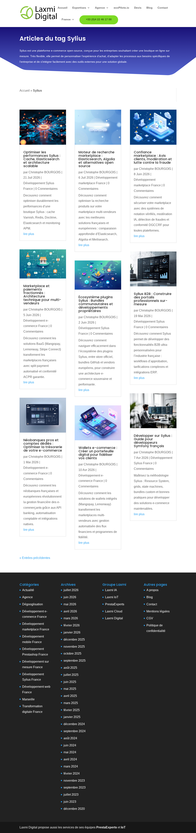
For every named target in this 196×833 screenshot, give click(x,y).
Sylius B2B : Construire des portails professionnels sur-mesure (153, 298)
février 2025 (72, 710)
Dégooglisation (32, 604)
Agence (100, 7)
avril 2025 (70, 695)
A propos (152, 590)
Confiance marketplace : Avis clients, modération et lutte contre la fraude (153, 157)
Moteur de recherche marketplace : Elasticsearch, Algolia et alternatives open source (96, 159)
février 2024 (72, 773)
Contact (163, 7)
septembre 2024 (75, 731)
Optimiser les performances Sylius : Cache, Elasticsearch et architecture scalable (41, 159)
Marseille (28, 699)
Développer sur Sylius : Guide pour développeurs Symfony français (153, 440)
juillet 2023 (71, 794)
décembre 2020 (74, 808)
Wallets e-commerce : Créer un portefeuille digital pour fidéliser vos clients (97, 452)
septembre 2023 (75, 787)
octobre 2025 (72, 653)
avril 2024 (70, 759)
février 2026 (72, 625)
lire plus (28, 234)
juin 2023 (70, 801)
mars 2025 (71, 703)
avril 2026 (70, 611)
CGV (149, 618)
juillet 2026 (71, 590)
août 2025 (70, 667)
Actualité (28, 590)
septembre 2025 (75, 660)
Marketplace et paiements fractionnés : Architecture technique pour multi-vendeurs (42, 294)
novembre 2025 (74, 646)
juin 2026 (70, 597)
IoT (115, 597)
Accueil (62, 7)
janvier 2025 (72, 717)
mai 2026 (70, 604)
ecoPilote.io (121, 7)
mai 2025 (70, 688)
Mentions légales (158, 611)
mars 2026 (71, 618)
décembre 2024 (74, 724)
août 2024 (70, 738)
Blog (149, 7)
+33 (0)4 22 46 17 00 (99, 19)
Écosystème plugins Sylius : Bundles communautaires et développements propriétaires (95, 304)
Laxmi (109, 597)
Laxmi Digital (114, 618)
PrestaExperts (114, 604)
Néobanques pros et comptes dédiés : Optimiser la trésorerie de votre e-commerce (42, 445)
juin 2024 (70, 745)
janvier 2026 (72, 632)
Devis (137, 7)
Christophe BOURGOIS (45, 172)
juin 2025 (70, 681)
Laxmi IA (111, 590)
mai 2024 (70, 752)
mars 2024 (71, 766)
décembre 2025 (74, 639)
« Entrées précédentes (35, 557)
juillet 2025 (71, 674)
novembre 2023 (74, 780)
